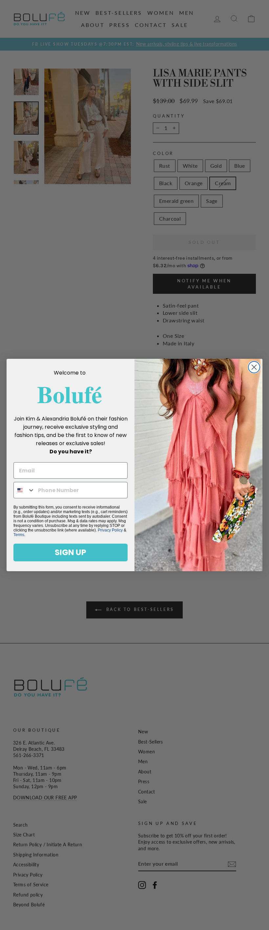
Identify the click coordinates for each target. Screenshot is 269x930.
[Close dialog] (254, 367)
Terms (18, 534)
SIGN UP (70, 552)
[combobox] (24, 490)
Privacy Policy (110, 530)
